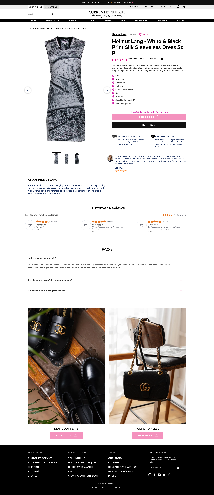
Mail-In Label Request (83, 462)
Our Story (133, 7)
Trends (72, 20)
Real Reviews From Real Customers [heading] (41, 215)
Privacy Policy (117, 487)
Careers (113, 462)
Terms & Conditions (98, 487)
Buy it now (149, 125)
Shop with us (35, 7)
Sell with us (51, 7)
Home (30, 28)
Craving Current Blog (83, 475)
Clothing (90, 20)
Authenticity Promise (42, 462)
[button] (185, 215)
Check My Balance (80, 467)
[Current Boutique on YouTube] (159, 474)
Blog (152, 7)
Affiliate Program (121, 471)
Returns (33, 471)
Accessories (141, 20)
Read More (152, 233)
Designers (162, 20)
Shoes (108, 20)
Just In (33, 20)
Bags (122, 20)
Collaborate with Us (122, 467)
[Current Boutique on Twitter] (164, 474)
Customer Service (166, 7)
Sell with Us (76, 458)
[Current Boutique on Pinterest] (169, 474)
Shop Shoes (63, 435)
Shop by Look (52, 20)
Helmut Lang (119, 34)
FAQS (71, 471)
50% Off (180, 20)
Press (112, 475)
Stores (144, 7)
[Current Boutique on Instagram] (149, 474)
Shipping (34, 467)
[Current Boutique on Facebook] (154, 474)
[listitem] (47, 226)
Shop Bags (145, 435)
